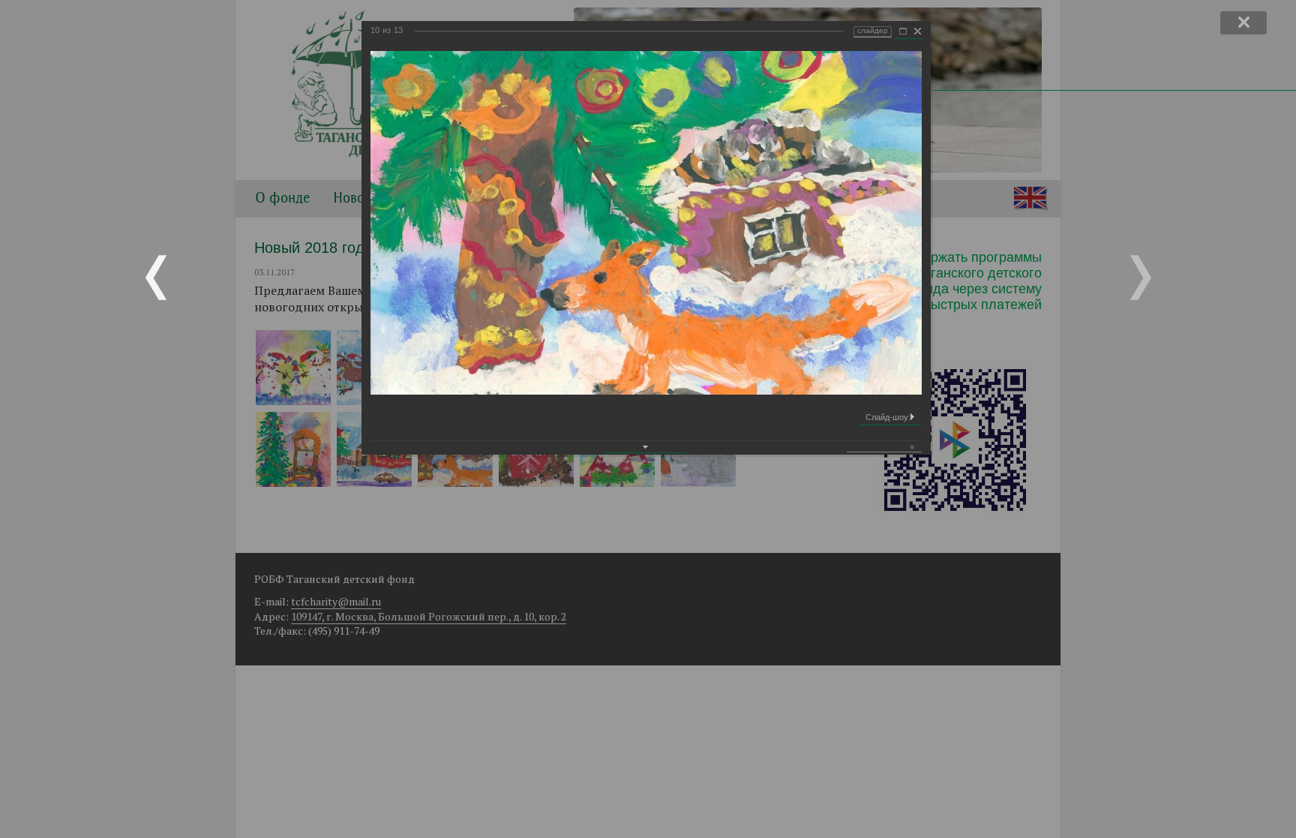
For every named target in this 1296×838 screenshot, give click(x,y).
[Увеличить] (903, 31)
